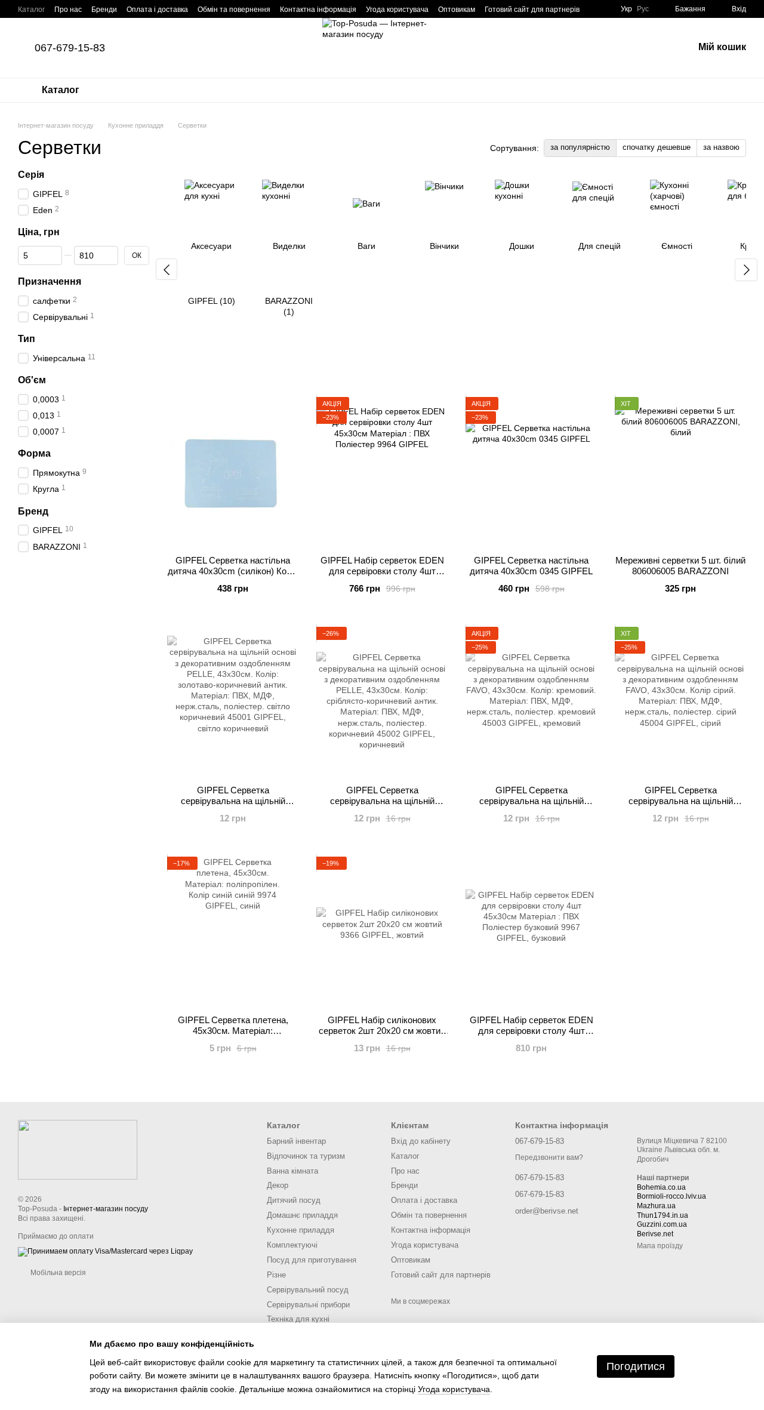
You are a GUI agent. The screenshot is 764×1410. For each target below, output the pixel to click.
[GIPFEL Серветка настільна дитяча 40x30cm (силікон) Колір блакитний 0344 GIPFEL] (232, 471)
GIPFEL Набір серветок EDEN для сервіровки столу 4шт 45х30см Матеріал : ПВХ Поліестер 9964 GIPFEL (382, 576)
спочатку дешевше (657, 147)
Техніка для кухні (298, 1318)
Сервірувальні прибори (308, 1304)
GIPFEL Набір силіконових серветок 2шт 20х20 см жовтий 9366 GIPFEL (382, 1030)
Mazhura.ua (656, 1206)
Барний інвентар (296, 1141)
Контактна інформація (318, 9)
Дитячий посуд (294, 1200)
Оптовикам (456, 9)
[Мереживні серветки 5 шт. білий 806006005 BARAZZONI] (680, 471)
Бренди (104, 9)
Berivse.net (655, 1234)
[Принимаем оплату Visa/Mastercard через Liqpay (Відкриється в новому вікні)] (105, 1251)
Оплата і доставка (157, 9)
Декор (277, 1185)
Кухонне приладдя (300, 1230)
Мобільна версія (57, 1273)
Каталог (31, 9)
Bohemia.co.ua (661, 1187)
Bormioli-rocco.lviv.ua (671, 1196)
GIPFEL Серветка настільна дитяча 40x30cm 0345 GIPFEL (531, 565)
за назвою (721, 147)
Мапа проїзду (660, 1246)
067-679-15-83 (70, 47)
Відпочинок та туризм (306, 1156)
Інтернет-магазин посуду (105, 1209)
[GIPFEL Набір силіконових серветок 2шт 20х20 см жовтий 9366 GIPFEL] (382, 931)
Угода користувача (397, 9)
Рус (643, 9)
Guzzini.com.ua (662, 1224)
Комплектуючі (292, 1244)
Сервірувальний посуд (308, 1289)
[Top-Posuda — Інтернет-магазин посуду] (77, 1149)
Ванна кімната (292, 1170)
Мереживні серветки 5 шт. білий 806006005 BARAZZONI (680, 565)
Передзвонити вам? (549, 1157)
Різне (276, 1274)
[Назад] (166, 269)
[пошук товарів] (653, 47)
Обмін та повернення (234, 9)
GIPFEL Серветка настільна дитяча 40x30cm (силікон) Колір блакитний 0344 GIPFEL (233, 571)
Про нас (68, 9)
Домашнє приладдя (302, 1215)
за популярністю (580, 147)
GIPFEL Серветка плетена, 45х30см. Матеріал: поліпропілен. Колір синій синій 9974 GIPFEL (233, 1036)
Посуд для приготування (311, 1259)
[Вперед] (746, 269)
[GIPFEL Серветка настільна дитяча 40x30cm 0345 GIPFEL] (531, 471)
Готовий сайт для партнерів (532, 9)
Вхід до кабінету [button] (421, 1141)
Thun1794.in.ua (662, 1215)
